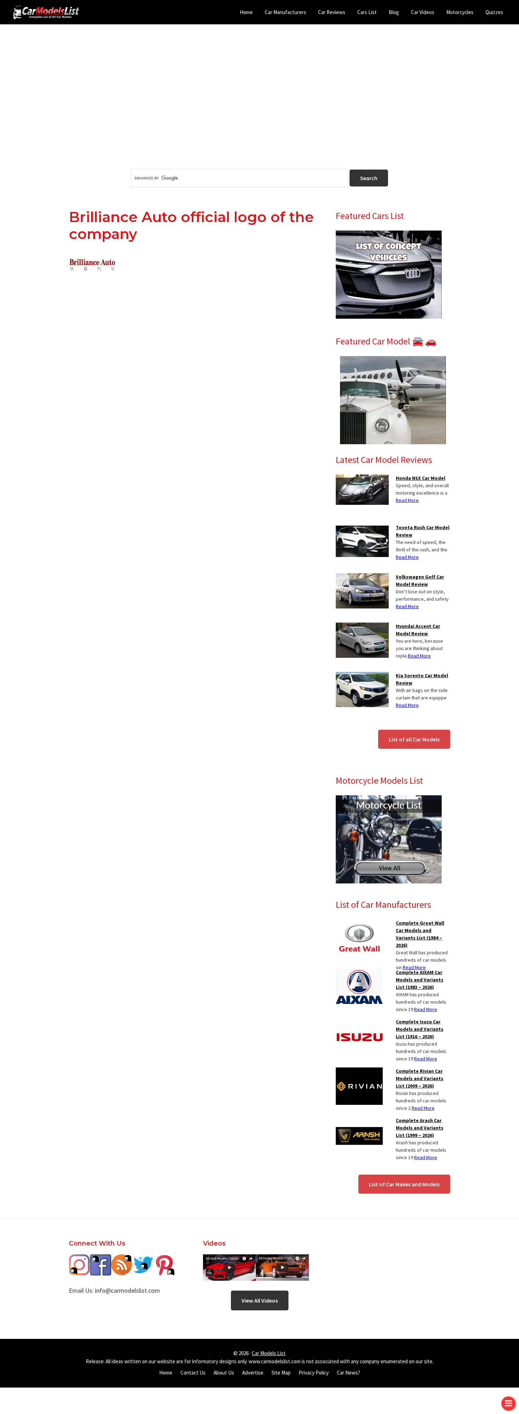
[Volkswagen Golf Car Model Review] (362, 577)
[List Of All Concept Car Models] (389, 234)
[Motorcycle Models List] (389, 799)
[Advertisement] (259, 109)
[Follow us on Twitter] (143, 1259)
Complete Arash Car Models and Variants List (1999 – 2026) (419, 1127)
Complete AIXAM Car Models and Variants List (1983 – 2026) (419, 979)
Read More (407, 500)
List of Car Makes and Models (404, 1184)
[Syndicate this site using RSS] (121, 1259)
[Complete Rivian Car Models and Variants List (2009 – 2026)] (359, 1071)
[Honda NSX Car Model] (362, 478)
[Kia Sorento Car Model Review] (362, 676)
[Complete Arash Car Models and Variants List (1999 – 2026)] (359, 1121)
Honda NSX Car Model (420, 478)
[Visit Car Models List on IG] (79, 1259)
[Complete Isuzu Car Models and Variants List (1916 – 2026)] (359, 1022)
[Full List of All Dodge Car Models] (229, 1259)
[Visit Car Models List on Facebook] (100, 1259)
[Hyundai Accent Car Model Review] (362, 626)
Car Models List (269, 1353)
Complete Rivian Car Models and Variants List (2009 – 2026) (419, 1078)
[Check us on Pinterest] (164, 1259)
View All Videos (259, 1300)
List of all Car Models (414, 739)
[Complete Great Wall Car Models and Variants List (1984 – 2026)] (359, 923)
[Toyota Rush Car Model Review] (362, 528)
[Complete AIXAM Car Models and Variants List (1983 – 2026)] (359, 973)
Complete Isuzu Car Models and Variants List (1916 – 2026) (419, 1029)
